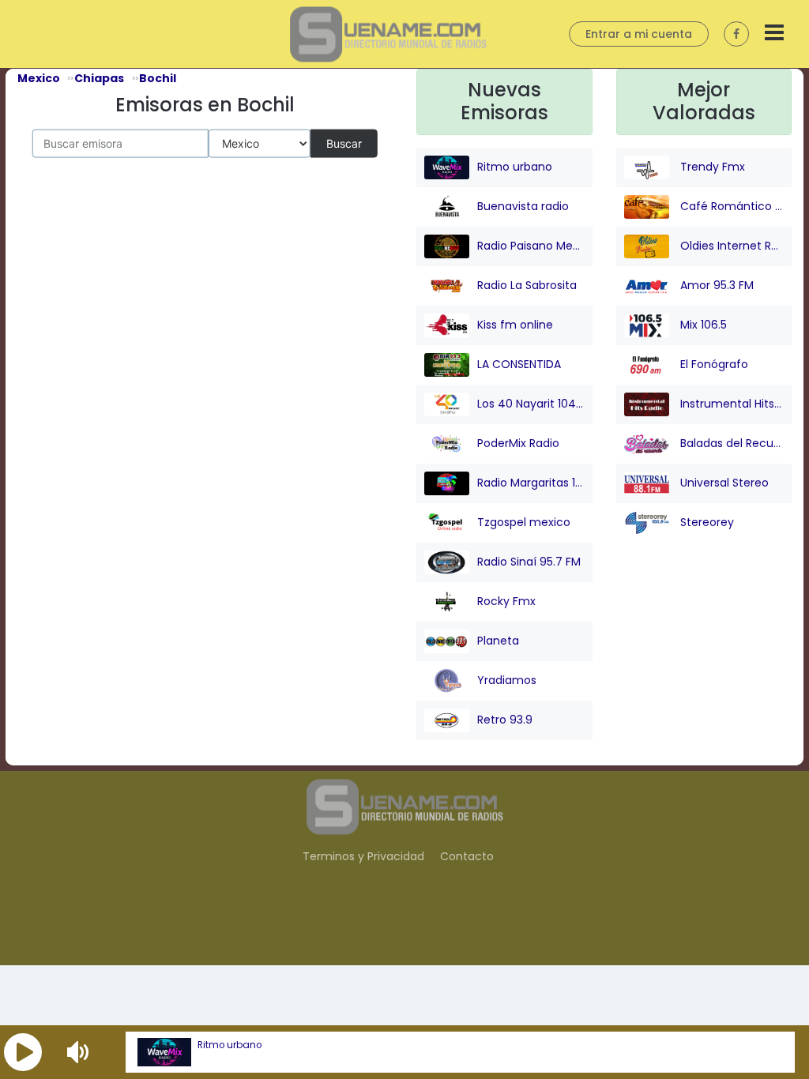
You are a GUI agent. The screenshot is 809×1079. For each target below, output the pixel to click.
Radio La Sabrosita (527, 284)
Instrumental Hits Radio (731, 403)
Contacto (467, 856)
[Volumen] (79, 1052)
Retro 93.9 (504, 719)
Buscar (344, 142)
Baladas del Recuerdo (731, 442)
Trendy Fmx (711, 166)
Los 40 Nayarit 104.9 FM (531, 403)
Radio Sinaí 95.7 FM (529, 561)
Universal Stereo (723, 482)
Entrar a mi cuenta (638, 34)
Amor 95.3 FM (715, 284)
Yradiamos (506, 679)
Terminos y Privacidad (363, 856)
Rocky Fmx (506, 600)
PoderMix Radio (518, 442)
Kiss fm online (515, 324)
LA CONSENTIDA (519, 363)
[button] (23, 1052)
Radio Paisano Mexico (531, 245)
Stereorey (705, 521)
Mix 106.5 (702, 324)
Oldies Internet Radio (731, 245)
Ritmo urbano (230, 1045)
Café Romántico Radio (731, 205)
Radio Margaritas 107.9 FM (531, 482)
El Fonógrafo (712, 363)
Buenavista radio (523, 205)
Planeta (498, 640)
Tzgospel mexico (523, 521)
